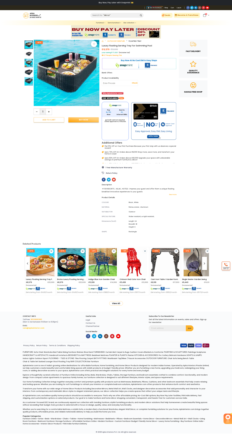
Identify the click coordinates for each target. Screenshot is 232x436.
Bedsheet (96, 355)
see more (173, 194)
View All (116, 303)
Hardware (181, 355)
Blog (166, 8)
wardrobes (101, 375)
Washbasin (112, 358)
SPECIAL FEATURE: (109, 216)
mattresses (126, 382)
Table (59, 352)
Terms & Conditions (57, 345)
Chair (40, 352)
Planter (131, 355)
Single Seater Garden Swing (194, 279)
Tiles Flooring (80, 358)
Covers (140, 352)
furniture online (69, 375)
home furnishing (107, 365)
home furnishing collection (38, 382)
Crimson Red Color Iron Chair (133, 279)
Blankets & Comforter (153, 352)
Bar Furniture (93, 361)
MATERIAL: (106, 207)
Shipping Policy (73, 345)
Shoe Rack (88, 352)
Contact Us (90, 323)
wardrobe (113, 409)
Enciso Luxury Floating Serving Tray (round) (76, 279)
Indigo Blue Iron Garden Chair (101, 279)
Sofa (36, 352)
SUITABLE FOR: (107, 212)
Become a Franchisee (187, 15)
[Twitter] (192, 8)
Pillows (120, 418)
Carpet (90, 358)
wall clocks (127, 388)
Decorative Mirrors (164, 418)
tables (116, 375)
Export (45, 358)
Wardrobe (48, 352)
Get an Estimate (156, 8)
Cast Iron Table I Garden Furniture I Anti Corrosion (173, 279)
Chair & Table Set (30, 361)
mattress (66, 409)
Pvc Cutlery (164, 355)
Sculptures (201, 352)
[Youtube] (207, 8)
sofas (87, 375)
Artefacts (63, 355)
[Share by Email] (114, 180)
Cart (172, 8)
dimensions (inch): (109, 221)
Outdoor (38, 358)
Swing (179, 358)
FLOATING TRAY (135, 41)
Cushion (133, 352)
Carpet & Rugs (122, 352)
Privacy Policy (29, 345)
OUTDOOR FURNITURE (116, 41)
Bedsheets (110, 418)
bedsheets (136, 382)
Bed (55, 352)
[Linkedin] (196, 8)
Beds (47, 418)
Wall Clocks (193, 418)
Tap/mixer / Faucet (126, 358)
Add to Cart (48, 119)
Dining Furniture (69, 352)
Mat (114, 352)
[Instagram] (199, 8)
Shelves (80, 352)
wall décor (131, 409)
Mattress (105, 355)
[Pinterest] (203, 8)
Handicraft (54, 355)
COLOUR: (105, 202)
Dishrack (173, 355)
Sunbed (42, 361)
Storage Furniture (63, 421)
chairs (109, 375)
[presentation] (95, 70)
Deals (167, 15)
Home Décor (148, 418)
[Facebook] (188, 8)
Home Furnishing (85, 418)
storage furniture (127, 375)
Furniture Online (29, 418)
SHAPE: (104, 231)
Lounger (49, 361)
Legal (88, 320)
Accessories (140, 358)
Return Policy (41, 345)
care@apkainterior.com (33, 328)
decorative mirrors (99, 388)
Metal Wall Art (180, 418)
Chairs (65, 418)
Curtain (108, 352)
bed (95, 409)
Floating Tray (64, 361)
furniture (95, 365)
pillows (145, 382)
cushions (153, 382)
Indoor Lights (28, 358)
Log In (179, 8)
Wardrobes (56, 418)
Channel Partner (92, 326)
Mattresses (99, 418)
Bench (185, 358)
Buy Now (83, 119)
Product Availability (110, 78)
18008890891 (36, 319)
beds (93, 375)
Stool (55, 361)
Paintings (192, 352)
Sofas (40, 418)
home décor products (129, 365)
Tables (73, 418)
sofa (81, 409)
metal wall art (115, 388)
